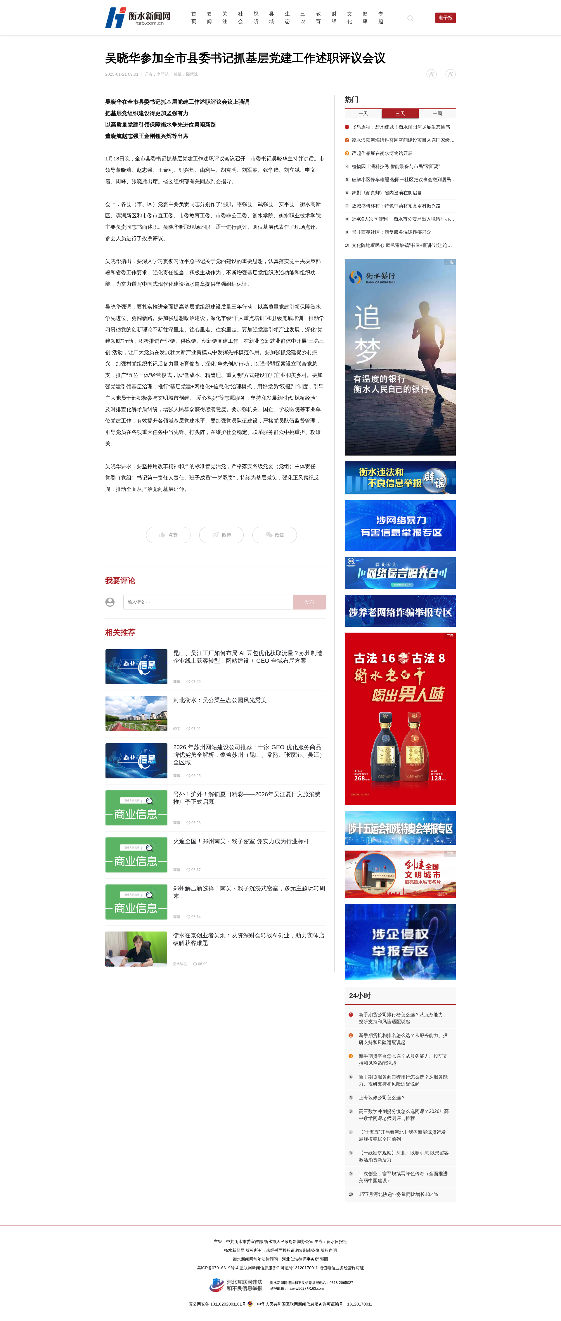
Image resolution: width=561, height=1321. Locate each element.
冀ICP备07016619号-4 (217, 1267)
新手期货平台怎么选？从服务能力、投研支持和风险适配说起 (403, 1060)
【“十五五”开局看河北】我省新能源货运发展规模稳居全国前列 (402, 1136)
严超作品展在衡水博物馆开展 (379, 153)
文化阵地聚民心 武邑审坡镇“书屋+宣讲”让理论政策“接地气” (400, 245)
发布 (309, 602)
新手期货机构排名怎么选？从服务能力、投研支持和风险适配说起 (403, 1039)
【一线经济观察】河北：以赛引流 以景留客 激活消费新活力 (404, 1156)
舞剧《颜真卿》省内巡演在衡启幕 (384, 192)
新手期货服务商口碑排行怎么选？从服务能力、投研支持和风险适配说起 (403, 1080)
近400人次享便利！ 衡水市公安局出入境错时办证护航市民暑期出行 (401, 219)
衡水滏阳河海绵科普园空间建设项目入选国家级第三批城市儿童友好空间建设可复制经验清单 (401, 140)
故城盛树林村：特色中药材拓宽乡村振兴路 (393, 205)
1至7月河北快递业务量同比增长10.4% (398, 1194)
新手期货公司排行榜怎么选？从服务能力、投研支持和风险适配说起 (403, 1018)
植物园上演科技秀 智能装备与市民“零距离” (393, 166)
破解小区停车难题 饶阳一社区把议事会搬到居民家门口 (401, 179)
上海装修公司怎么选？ (382, 1097)
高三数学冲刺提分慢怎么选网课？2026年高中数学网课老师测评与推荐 (404, 1115)
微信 (278, 534)
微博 (226, 534)
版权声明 (329, 1250)
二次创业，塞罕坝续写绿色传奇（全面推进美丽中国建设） (403, 1177)
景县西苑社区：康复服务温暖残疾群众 (388, 232)
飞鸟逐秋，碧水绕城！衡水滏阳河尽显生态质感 (398, 126)
